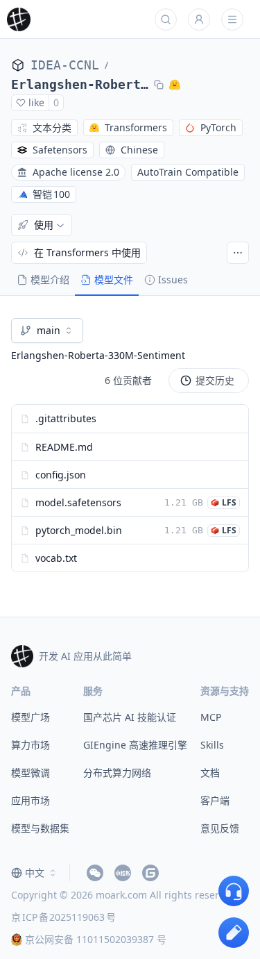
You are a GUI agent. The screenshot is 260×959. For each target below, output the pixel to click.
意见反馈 (219, 828)
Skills (212, 744)
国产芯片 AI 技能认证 (129, 717)
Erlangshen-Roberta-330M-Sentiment (79, 84)
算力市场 (30, 744)
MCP (210, 717)
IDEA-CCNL (65, 65)
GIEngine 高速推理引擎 (135, 744)
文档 (210, 772)
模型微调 (30, 772)
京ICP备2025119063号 (63, 917)
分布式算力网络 (117, 772)
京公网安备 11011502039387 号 (95, 939)
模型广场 (30, 717)
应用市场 (30, 800)
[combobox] (47, 330)
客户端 (214, 800)
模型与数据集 (40, 828)
